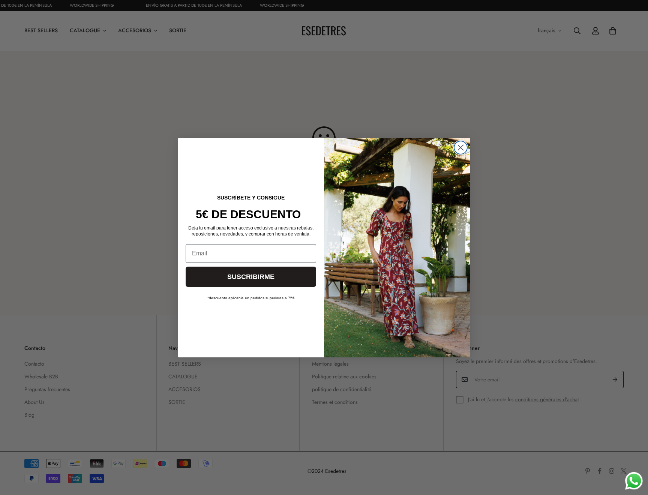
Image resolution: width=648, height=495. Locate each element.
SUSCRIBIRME (250, 276)
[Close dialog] (460, 147)
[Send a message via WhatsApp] (634, 481)
